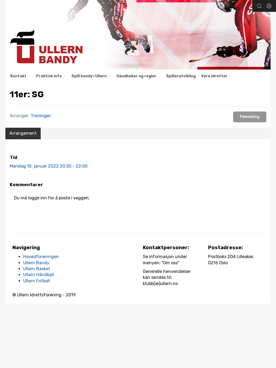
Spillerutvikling (181, 76)
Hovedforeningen (41, 256)
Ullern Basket (36, 268)
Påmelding (250, 116)
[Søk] (259, 6)
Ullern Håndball (38, 274)
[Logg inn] (269, 6)
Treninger (40, 115)
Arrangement (23, 133)
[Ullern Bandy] (138, 35)
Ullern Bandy (36, 262)
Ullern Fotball (36, 280)
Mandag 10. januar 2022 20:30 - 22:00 (49, 166)
